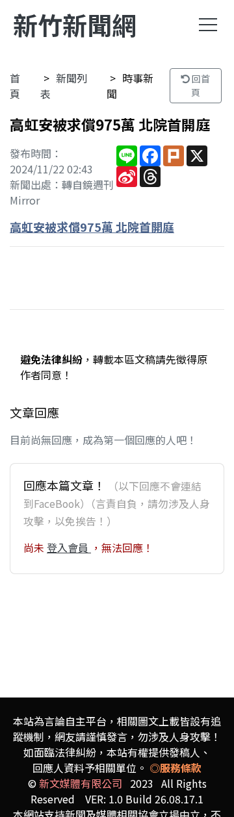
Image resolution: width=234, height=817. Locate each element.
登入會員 (69, 547)
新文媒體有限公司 (80, 783)
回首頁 (200, 85)
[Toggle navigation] (208, 24)
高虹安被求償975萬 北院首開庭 (92, 226)
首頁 (15, 85)
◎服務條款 (176, 767)
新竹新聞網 (74, 24)
